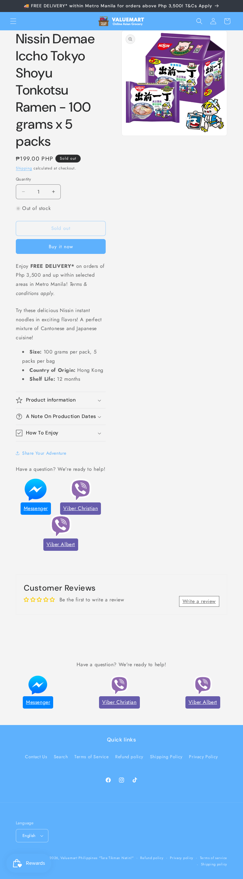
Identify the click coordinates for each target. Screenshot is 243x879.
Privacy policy (181, 857)
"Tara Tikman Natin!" (116, 857)
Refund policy (129, 756)
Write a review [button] (199, 601)
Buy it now (61, 246)
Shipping (24, 168)
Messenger (36, 508)
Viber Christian (80, 508)
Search (61, 756)
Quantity (23, 179)
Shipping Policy (166, 756)
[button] (13, 21)
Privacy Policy (203, 756)
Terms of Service (91, 756)
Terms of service (213, 857)
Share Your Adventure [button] (44, 453)
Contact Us (36, 756)
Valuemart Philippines (78, 857)
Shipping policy (214, 864)
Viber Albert (61, 544)
